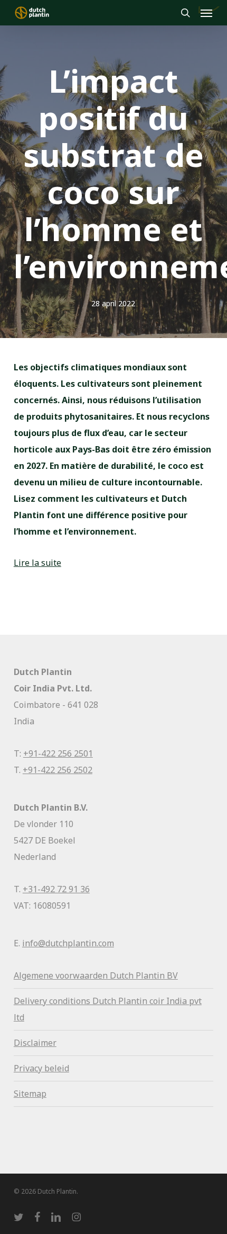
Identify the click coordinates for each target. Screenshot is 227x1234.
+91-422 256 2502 (57, 770)
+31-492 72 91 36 (56, 889)
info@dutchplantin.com (68, 943)
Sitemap (30, 1093)
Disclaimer (35, 1043)
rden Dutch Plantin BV (133, 975)
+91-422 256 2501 (58, 753)
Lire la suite (37, 563)
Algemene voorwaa (51, 975)
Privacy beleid (41, 1068)
